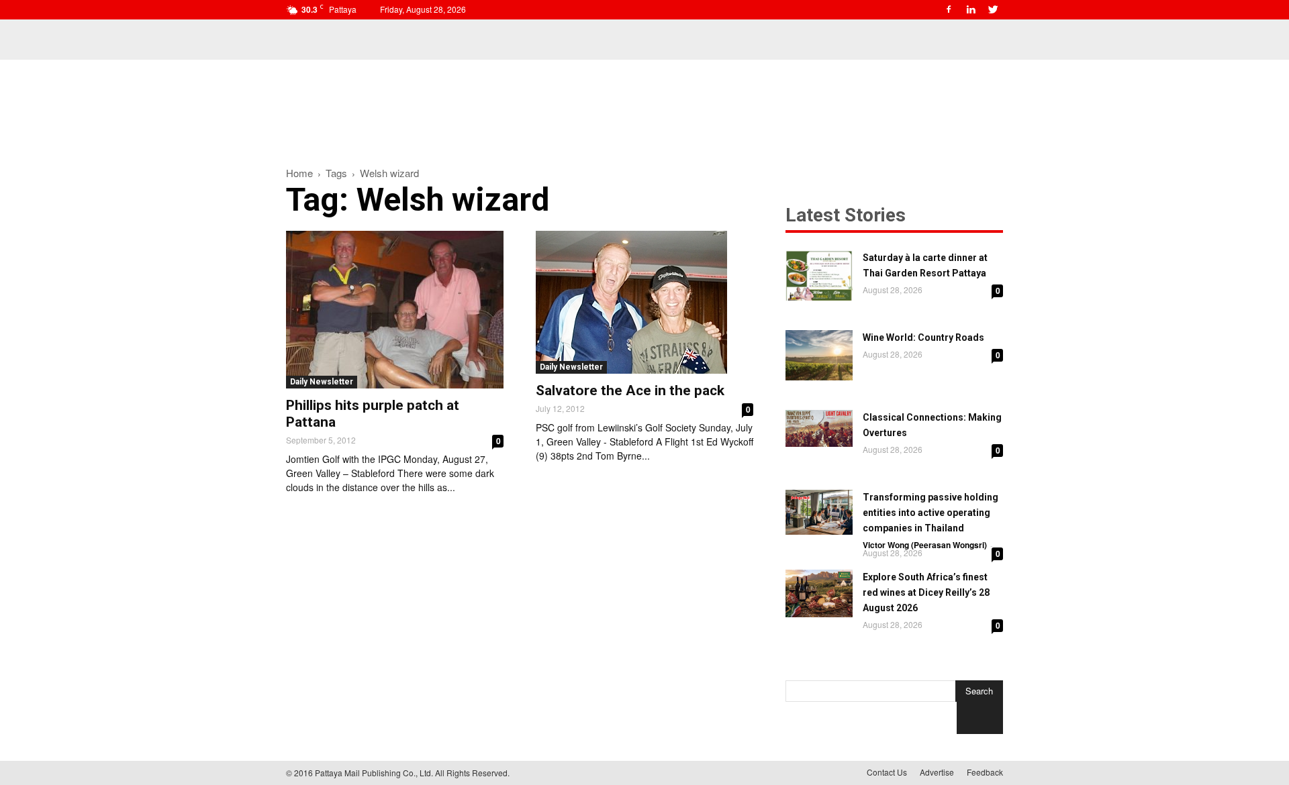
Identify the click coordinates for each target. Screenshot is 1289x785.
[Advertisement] (644, 106)
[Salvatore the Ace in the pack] (644, 302)
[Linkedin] (971, 9)
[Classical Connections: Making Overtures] (819, 428)
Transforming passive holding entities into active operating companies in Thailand (930, 512)
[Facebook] (949, 9)
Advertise (937, 772)
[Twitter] (993, 9)
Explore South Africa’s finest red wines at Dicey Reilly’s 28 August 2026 (926, 592)
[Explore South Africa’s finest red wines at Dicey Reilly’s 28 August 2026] (819, 593)
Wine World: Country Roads (923, 337)
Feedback (985, 772)
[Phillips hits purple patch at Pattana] (395, 309)
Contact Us (887, 772)
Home (299, 173)
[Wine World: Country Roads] (819, 355)
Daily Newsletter (321, 381)
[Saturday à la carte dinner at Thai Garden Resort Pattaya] (819, 275)
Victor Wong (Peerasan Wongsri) (925, 545)
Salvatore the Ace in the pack (630, 390)
